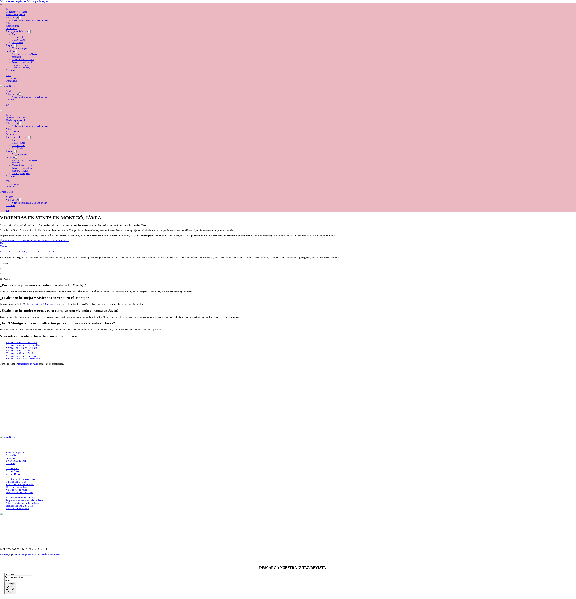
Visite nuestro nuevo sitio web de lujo (30, 20)
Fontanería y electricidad (23, 62)
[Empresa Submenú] (15, 45)
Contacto (10, 70)
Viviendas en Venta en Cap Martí (21, 348)
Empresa (10, 45)
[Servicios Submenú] (16, 51)
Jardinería (16, 57)
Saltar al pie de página (37, 1)
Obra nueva (11, 28)
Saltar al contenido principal (13, 1)
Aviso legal (5, 554)
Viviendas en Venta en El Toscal (21, 350)
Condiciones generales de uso (26, 554)
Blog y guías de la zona (17, 31)
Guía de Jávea (18, 39)
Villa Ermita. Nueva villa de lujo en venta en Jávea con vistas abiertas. (30, 252)
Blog (14, 34)
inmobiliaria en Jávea (28, 363)
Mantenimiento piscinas (23, 59)
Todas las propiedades (16, 12)
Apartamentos (12, 25)
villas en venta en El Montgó (39, 304)
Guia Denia (17, 42)
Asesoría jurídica (20, 65)
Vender (9, 91)
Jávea (2, 243)
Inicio (8, 9)
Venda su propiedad (15, 14)
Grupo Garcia (6, 191)
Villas (8, 23)
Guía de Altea (18, 37)
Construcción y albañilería (24, 54)
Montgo (4, 246)
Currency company (21, 67)
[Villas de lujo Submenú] (19, 17)
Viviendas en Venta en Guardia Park (23, 358)
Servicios (10, 51)
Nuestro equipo (19, 48)
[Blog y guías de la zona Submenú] (29, 31)
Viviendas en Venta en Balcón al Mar (23, 345)
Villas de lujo (12, 17)
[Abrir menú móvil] (1, 4)
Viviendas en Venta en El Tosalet (21, 342)
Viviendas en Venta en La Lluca (21, 356)
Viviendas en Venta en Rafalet (20, 353)
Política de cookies (51, 554)
